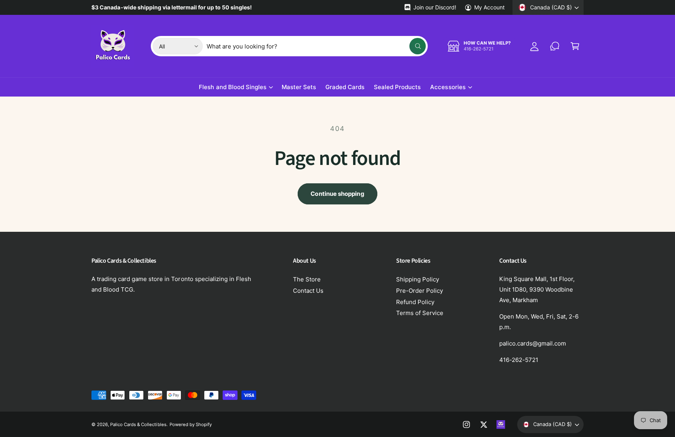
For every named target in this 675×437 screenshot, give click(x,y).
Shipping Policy (417, 279)
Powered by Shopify (191, 424)
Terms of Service (419, 313)
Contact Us (308, 290)
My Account (489, 7)
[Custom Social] (500, 424)
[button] (575, 46)
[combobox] (316, 46)
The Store (307, 279)
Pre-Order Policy (419, 290)
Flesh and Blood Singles (232, 87)
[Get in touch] (555, 46)
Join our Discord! (434, 7)
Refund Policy (415, 302)
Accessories (447, 87)
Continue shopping (337, 193)
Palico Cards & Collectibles (138, 424)
